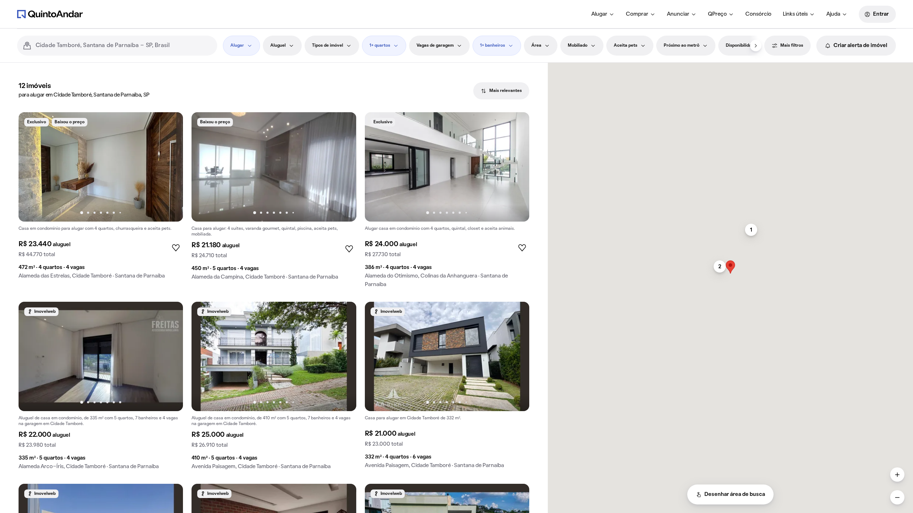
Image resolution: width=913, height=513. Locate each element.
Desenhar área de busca (734, 494)
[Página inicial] (50, 13)
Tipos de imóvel (327, 45)
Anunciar (678, 14)
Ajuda (833, 14)
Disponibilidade (741, 45)
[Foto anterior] (31, 167)
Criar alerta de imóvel (860, 45)
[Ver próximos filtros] (755, 45)
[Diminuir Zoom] (897, 497)
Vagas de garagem (435, 45)
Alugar (599, 14)
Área (536, 45)
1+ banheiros (492, 45)
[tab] (501, 90)
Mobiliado (577, 45)
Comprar (637, 14)
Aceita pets (625, 45)
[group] (101, 198)
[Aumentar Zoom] (897, 474)
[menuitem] (603, 14)
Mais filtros (791, 45)
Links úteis (795, 14)
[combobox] (123, 45)
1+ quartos (379, 45)
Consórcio (758, 14)
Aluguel (278, 45)
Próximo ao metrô (681, 45)
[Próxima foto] (170, 167)
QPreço (717, 14)
